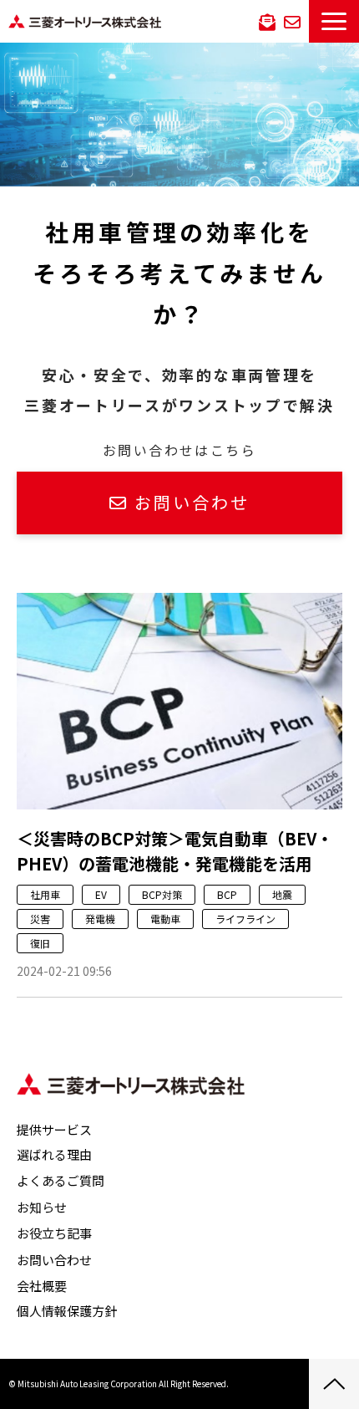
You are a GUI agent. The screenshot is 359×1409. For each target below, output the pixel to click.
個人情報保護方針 (67, 1311)
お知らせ (42, 1207)
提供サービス (54, 1129)
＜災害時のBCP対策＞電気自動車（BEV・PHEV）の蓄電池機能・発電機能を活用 (175, 851)
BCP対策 (162, 894)
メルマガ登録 (267, 21)
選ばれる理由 (54, 1154)
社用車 (45, 894)
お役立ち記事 (54, 1233)
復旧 (40, 943)
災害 (40, 918)
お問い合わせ (292, 21)
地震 (282, 894)
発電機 (100, 918)
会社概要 (42, 1285)
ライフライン (245, 918)
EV (101, 894)
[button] (334, 21)
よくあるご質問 (60, 1180)
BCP (227, 894)
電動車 (165, 918)
